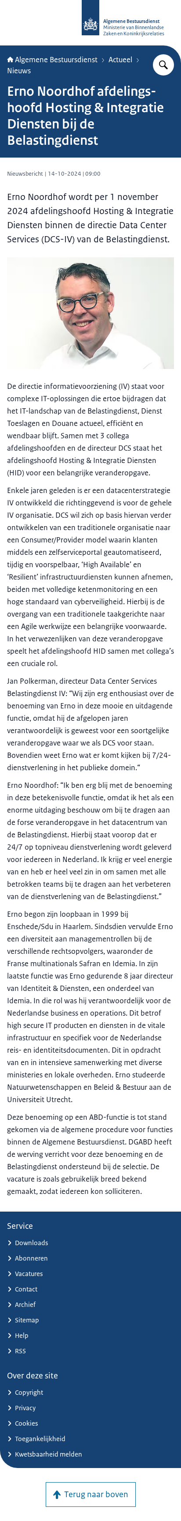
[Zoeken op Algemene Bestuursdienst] (163, 64)
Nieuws (19, 70)
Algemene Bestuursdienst (56, 59)
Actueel (120, 59)
